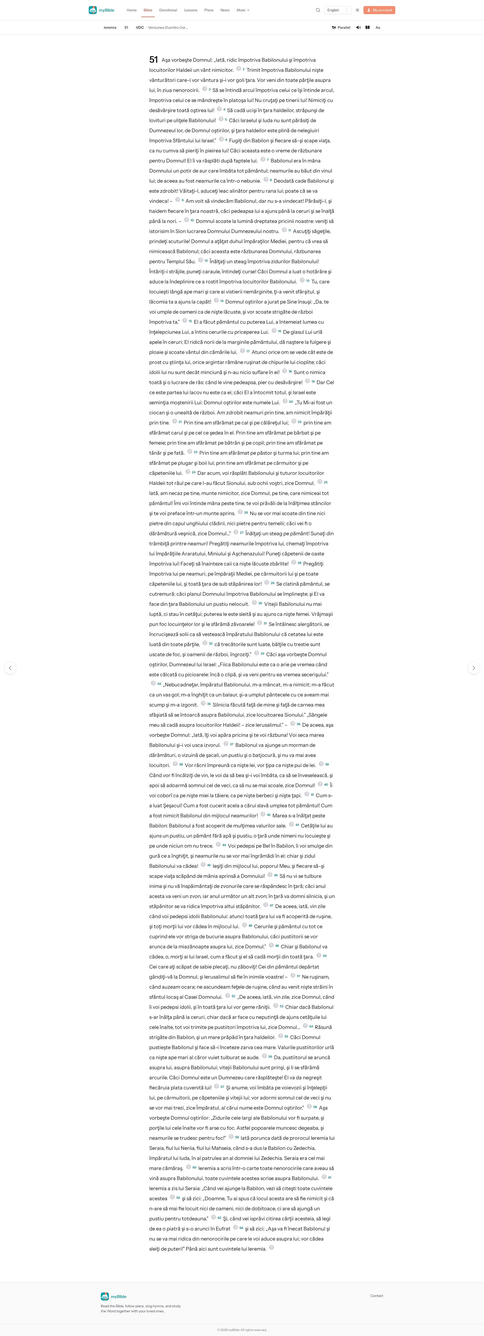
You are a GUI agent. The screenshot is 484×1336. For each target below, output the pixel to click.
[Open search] (318, 10)
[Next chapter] (474, 668)
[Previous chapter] (10, 668)
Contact (377, 1295)
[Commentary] (368, 27)
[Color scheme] (357, 10)
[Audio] (358, 27)
